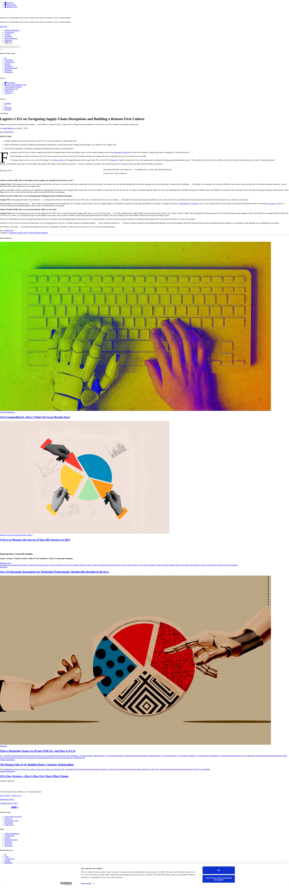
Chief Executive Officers (26, 233)
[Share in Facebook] (9, 132)
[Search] (1, 49)
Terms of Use (16, 796)
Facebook (8, 109)
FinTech (7, 34)
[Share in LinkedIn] (8, 132)
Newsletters (10, 83)
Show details (86, 884)
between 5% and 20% (122, 152)
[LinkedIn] (15, 808)
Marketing (8, 40)
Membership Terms (7, 799)
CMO (7, 857)
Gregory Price (59, 160)
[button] (144, 49)
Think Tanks (11, 5)
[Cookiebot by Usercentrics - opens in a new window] (66, 883)
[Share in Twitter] (6, 132)
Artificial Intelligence (12, 30)
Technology (9, 72)
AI (5, 58)
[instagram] (17, 808)
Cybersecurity (9, 32)
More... (7, 43)
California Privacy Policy (9, 803)
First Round (184, 204)
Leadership (12, 233)
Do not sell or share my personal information (219, 879)
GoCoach (271, 204)
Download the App (11, 89)
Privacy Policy (5, 796)
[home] (10, 13)
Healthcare (8, 36)
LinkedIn (8, 103)
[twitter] (6, 808)
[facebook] (13, 808)
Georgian (195, 204)
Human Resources (11, 38)
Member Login (11, 7)
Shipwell (113, 160)
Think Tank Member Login (16, 85)
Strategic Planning (41, 233)
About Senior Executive (13, 87)
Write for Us (9, 91)
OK (218, 870)
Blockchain (9, 60)
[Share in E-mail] (11, 132)
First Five (10, 3)
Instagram (8, 107)
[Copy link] (12, 132)
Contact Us (9, 93)
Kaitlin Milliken (8, 128)
